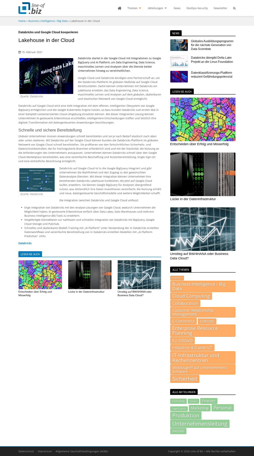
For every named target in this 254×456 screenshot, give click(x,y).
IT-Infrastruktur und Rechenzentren (195, 358)
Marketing (199, 408)
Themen (132, 8)
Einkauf (193, 401)
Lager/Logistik (179, 408)
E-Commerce (183, 321)
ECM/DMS (207, 321)
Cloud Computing (191, 296)
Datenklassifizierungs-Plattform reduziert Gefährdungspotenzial (211, 74)
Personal (223, 408)
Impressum (45, 451)
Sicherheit (184, 378)
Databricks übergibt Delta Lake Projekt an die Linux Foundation (212, 59)
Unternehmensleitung (199, 423)
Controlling (178, 401)
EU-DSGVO (182, 340)
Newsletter (220, 8)
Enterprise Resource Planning (195, 330)
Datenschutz (26, 451)
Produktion (185, 415)
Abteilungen (155, 8)
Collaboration (185, 303)
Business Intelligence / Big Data (48, 21)
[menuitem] (119, 8)
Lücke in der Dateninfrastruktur (86, 291)
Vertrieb (178, 431)
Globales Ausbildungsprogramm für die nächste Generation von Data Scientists (212, 45)
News (177, 8)
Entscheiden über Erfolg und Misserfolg (199, 144)
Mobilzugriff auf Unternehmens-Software (200, 369)
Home (22, 21)
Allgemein (177, 278)
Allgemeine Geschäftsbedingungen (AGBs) (82, 451)
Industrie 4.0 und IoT (192, 347)
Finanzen (208, 401)
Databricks (25, 243)
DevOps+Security (197, 8)
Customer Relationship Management (193, 312)
